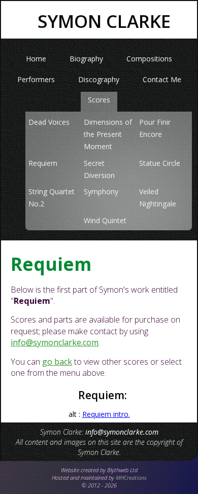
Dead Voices (49, 122)
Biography (86, 58)
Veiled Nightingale (157, 197)
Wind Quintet (105, 220)
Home (36, 58)
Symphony (101, 191)
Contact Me (162, 79)
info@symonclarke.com (54, 342)
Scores (99, 99)
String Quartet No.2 (51, 197)
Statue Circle (159, 163)
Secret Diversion (99, 169)
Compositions (149, 58)
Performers (36, 79)
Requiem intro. (106, 414)
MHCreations (131, 477)
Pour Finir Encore (155, 128)
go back (57, 361)
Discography (98, 79)
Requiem (42, 163)
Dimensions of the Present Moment (108, 134)
